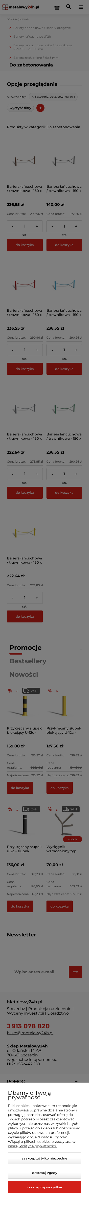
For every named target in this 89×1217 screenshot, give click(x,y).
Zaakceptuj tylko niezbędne (44, 1158)
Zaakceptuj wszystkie (44, 1187)
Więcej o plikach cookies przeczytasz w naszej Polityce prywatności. (41, 1143)
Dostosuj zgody (44, 1173)
